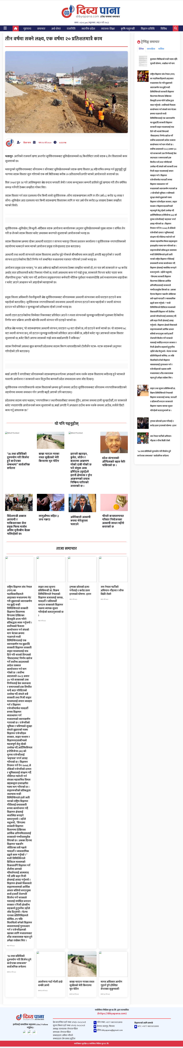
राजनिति (71, 28)
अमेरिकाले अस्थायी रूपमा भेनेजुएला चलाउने (80, 521)
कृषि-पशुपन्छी (128, 28)
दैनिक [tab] (141, 49)
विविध (164, 28)
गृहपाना (27, 28)
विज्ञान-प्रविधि (148, 28)
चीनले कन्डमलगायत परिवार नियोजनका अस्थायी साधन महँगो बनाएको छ (113, 521)
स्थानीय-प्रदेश (88, 28)
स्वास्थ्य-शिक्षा (108, 28)
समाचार (41, 28)
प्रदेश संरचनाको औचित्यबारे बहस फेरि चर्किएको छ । (113, 462)
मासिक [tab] (161, 49)
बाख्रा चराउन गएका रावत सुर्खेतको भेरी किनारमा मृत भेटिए (49, 457)
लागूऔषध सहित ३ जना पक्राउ (49, 518)
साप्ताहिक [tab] (151, 49)
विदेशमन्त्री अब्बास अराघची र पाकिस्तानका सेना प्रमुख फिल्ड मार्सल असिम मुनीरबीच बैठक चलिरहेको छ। (18, 525)
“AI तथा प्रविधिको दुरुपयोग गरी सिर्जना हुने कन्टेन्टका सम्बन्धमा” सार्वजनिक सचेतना (18, 461)
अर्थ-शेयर (56, 28)
